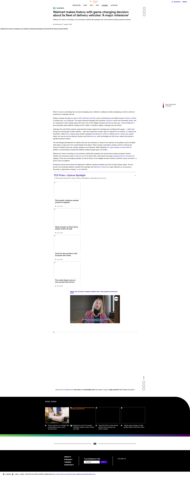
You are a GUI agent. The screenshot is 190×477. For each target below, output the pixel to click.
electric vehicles (131, 118)
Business (105, 5)
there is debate (70, 134)
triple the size (80, 156)
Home (85, 5)
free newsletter (66, 389)
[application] (95, 309)
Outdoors (114, 5)
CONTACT (69, 465)
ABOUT (67, 457)
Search (177, 2)
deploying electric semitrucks (122, 156)
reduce (123, 147)
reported (124, 123)
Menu (185, 2)
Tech (97, 5)
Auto (91, 5)
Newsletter (77, 5)
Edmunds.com (91, 136)
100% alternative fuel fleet (87, 118)
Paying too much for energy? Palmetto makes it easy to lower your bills (83, 427)
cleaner (116, 136)
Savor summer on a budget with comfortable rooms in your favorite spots (58, 427)
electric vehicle (101, 167)
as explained (130, 131)
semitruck (109, 120)
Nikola (131, 120)
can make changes (113, 147)
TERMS (67, 462)
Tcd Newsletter (92, 459)
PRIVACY (68, 459)
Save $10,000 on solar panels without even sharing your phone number (108, 427)
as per (66, 120)
